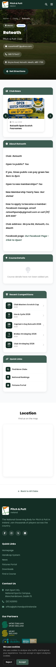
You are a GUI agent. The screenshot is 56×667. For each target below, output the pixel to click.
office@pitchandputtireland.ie (21, 606)
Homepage (8, 550)
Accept (22, 662)
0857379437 (14, 54)
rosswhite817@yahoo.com (20, 46)
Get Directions (17, 71)
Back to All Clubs (29, 491)
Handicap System (11, 555)
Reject (9, 662)
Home (6, 18)
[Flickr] (25, 533)
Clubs (15, 18)
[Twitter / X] (18, 533)
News (5, 559)
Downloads (7, 569)
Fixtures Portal (9, 564)
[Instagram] (11, 533)
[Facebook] (4, 533)
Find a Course (9, 573)
